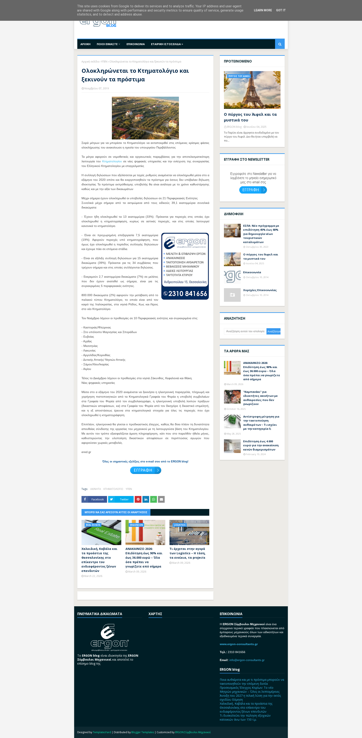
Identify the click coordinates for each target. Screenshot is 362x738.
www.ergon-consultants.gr (239, 644)
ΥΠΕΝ (104, 61)
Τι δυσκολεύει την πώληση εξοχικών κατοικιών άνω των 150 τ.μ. (245, 717)
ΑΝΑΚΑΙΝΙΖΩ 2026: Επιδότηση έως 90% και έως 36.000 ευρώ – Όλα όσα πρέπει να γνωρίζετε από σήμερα (143, 557)
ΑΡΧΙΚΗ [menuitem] (85, 44)
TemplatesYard (102, 732)
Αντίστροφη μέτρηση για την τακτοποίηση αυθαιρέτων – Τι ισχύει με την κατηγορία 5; (261, 423)
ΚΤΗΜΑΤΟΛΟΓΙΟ (113, 489)
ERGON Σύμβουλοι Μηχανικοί (193, 732)
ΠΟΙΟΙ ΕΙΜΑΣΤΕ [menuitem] (107, 44)
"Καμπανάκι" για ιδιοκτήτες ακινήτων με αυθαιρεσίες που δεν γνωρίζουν (260, 398)
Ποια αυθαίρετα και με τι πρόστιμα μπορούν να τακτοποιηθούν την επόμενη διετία (252, 682)
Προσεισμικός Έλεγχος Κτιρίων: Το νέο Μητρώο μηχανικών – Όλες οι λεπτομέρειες (249, 690)
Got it (281, 10)
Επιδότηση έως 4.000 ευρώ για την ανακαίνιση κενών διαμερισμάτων (261, 445)
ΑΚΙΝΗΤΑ (95, 489)
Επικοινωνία (252, 272)
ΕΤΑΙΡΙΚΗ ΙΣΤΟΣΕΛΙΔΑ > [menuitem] (167, 44)
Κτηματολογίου (112, 161)
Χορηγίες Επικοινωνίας (260, 290)
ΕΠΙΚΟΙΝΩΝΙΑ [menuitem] (136, 44)
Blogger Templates (142, 732)
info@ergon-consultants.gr (247, 660)
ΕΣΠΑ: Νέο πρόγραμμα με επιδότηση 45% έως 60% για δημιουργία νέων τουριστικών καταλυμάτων (261, 234)
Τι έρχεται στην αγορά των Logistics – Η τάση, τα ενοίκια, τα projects (187, 553)
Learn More (263, 10)
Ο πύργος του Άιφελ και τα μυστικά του (250, 117)
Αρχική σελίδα (90, 61)
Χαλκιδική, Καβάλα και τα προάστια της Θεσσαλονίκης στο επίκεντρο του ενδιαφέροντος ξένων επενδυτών (99, 560)
